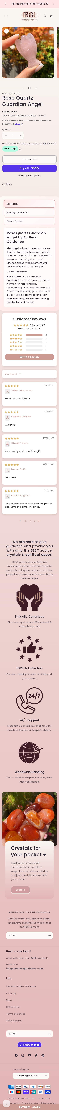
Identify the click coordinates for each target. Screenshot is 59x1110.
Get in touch (13, 1007)
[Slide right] (36, 88)
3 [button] (30, 521)
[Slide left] (23, 88)
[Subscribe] (49, 935)
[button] (6, 16)
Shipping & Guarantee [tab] (17, 212)
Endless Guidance (25, 1098)
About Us (11, 993)
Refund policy (14, 1020)
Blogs (9, 1000)
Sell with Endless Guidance (21, 986)
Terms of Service (16, 1013)
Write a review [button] (29, 357)
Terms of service (30, 1103)
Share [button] (9, 184)
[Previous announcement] (5, 4)
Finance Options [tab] (14, 221)
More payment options (29, 175)
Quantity (6, 129)
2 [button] (25, 521)
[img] (12, 386)
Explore (20, 889)
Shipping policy (48, 1103)
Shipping (20, 115)
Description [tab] (12, 204)
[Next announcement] (53, 4)
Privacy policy (13, 1103)
